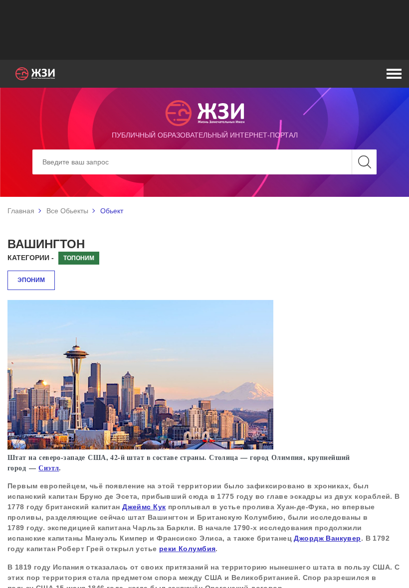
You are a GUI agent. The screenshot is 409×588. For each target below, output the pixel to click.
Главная (20, 211)
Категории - (30, 258)
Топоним (78, 258)
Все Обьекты (67, 211)
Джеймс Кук (144, 507)
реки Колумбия (187, 549)
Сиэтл (48, 467)
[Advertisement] (204, 30)
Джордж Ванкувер (327, 538)
